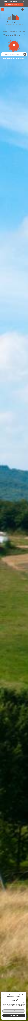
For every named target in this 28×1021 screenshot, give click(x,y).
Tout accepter (14, 1015)
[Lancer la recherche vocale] (14, 45)
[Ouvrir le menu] (2, 9)
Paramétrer (13, 1011)
